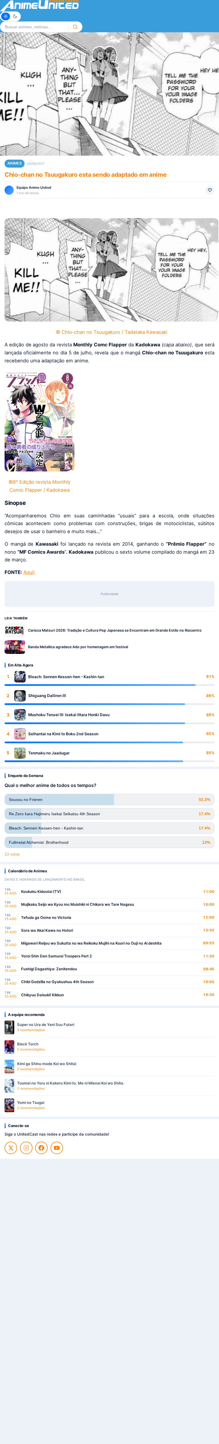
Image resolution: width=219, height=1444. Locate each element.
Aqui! (29, 572)
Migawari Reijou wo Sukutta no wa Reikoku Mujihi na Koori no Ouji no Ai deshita (91, 943)
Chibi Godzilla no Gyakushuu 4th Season (57, 981)
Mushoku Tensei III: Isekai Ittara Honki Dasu (69, 714)
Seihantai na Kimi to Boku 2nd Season (63, 734)
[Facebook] (41, 1148)
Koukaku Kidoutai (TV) (41, 891)
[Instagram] (26, 1148)
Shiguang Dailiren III (47, 695)
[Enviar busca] (75, 26)
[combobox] (34, 26)
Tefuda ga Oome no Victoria (46, 917)
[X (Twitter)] (11, 1148)
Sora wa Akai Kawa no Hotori (47, 930)
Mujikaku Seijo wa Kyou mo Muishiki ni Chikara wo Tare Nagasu (77, 904)
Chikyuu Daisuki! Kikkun (42, 995)
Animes (14, 163)
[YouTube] (56, 1148)
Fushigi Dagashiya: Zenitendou (49, 969)
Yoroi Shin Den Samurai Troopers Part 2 (56, 956)
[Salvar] (209, 190)
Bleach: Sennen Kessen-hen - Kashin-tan (66, 676)
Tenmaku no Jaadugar (49, 753)
